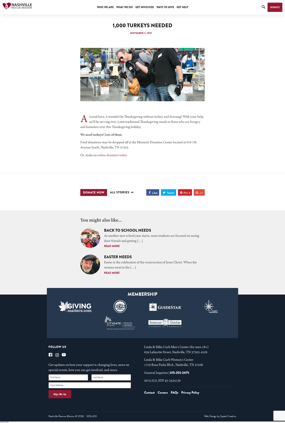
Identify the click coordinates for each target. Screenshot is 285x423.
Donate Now (93, 192)
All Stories (119, 192)
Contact (149, 392)
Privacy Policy (190, 392)
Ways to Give (165, 7)
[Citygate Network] (120, 323)
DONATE (275, 7)
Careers (163, 392)
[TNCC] (165, 323)
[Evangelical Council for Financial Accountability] (120, 306)
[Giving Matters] (75, 306)
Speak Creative (228, 416)
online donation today (112, 155)
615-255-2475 (179, 372)
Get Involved (144, 7)
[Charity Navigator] (210, 306)
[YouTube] (64, 355)
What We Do (124, 7)
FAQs (174, 392)
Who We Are (105, 7)
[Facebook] (50, 355)
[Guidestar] (165, 306)
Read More (112, 246)
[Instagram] (57, 355)
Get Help (182, 7)
